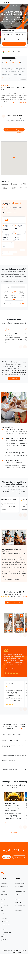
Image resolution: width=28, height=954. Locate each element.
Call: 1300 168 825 (19, 857)
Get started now (14, 378)
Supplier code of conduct (5, 935)
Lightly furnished (6, 296)
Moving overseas (19, 886)
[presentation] (20, 347)
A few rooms (21, 34)
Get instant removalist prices (13, 130)
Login (2, 910)
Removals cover (19, 889)
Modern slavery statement (4, 939)
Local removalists (19, 880)
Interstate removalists (20, 883)
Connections (18, 894)
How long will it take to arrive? (9, 769)
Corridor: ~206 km (7, 77)
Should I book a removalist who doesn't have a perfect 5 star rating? (13, 745)
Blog (2, 902)
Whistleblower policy (6, 932)
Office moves (18, 902)
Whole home (9, 34)
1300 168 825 (23, 102)
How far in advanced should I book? (11, 740)
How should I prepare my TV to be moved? (13, 755)
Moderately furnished (14, 296)
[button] (14, 157)
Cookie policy (4, 929)
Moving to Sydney (11, 803)
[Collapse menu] (25, 2)
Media (2, 889)
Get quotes (6, 857)
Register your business (6, 880)
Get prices (14, 44)
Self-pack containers (20, 897)
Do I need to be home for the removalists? (12, 765)
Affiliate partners (5, 886)
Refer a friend (4, 897)
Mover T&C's (4, 918)
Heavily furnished (22, 296)
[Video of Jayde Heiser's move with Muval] (8, 623)
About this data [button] (23, 78)
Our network (4, 883)
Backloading (18, 907)
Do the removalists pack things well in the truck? (12, 735)
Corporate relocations (20, 891)
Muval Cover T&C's (5, 924)
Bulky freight (18, 899)
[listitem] (14, 220)
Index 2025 (23, 249)
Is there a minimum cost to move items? (12, 751)
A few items (9, 39)
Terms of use (4, 916)
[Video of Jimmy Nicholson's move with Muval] (19, 623)
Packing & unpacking (20, 905)
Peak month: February (8, 78)
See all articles (14, 832)
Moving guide (4, 894)
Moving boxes (18, 910)
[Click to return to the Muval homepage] (5, 2)
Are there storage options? (8, 760)
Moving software (5, 905)
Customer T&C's (5, 921)
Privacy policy (4, 926)
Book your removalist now (14, 602)
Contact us (3, 899)
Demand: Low (19, 77)
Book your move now (10, 213)
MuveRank (3, 891)
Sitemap (3, 907)
